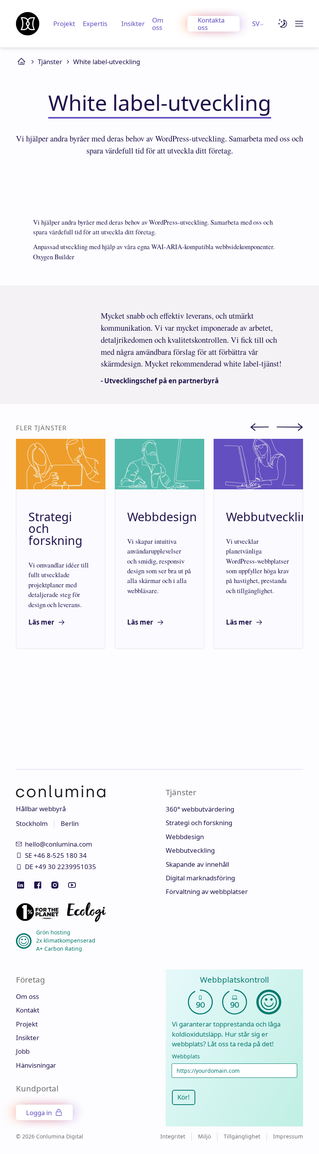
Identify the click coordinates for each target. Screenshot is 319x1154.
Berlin (70, 823)
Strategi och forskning (199, 822)
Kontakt (27, 1010)
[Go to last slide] (263, 428)
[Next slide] (290, 428)
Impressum (288, 1136)
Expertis (95, 23)
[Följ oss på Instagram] (55, 885)
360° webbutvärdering (200, 809)
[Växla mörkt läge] (282, 23)
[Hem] (27, 23)
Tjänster (50, 61)
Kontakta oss (211, 23)
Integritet (172, 1136)
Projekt (64, 23)
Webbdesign (185, 836)
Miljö (204, 1136)
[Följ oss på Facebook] (37, 885)
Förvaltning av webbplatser (207, 891)
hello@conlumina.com (58, 844)
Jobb (23, 1051)
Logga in (39, 1112)
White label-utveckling (106, 61)
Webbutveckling (190, 850)
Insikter (133, 23)
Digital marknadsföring (200, 877)
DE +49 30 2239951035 (60, 866)
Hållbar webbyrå (41, 808)
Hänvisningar (36, 1065)
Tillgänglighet (242, 1136)
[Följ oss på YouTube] (72, 885)
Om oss (157, 24)
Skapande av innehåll (197, 864)
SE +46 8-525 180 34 (56, 855)
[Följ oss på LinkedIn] (20, 885)
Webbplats (186, 1056)
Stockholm (32, 823)
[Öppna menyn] (299, 23)
